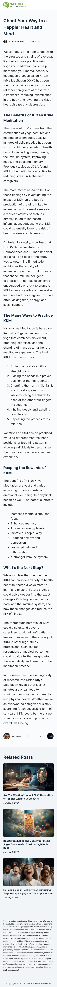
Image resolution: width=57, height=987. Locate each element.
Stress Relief (33, 42)
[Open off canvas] (52, 5)
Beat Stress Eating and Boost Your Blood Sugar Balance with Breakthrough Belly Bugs (26, 844)
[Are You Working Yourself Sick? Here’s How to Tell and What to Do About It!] (28, 777)
